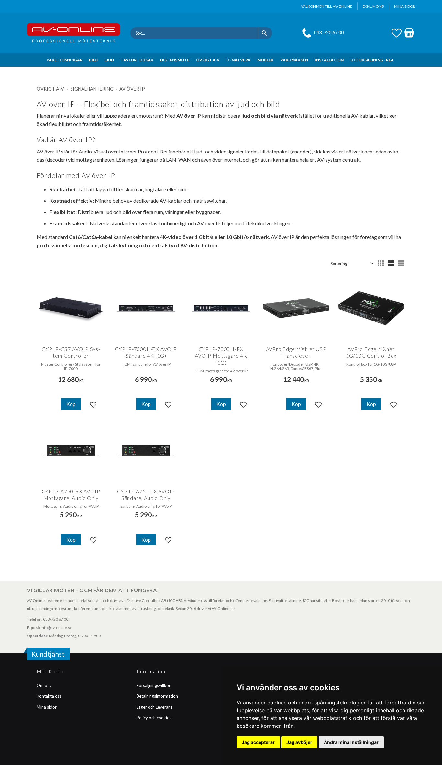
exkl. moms (373, 6)
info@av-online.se (56, 627)
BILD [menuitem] (93, 59)
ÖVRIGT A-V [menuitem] (208, 59)
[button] (397, 32)
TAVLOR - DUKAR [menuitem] (137, 59)
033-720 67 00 (329, 32)
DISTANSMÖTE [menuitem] (174, 59)
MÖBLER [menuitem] (265, 59)
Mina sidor (47, 707)
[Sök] (265, 33)
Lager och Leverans (154, 707)
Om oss (44, 685)
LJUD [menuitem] (109, 59)
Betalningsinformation (157, 696)
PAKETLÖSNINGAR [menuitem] (65, 59)
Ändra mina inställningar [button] (351, 742)
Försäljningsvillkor (154, 685)
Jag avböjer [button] (299, 742)
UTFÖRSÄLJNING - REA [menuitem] (372, 59)
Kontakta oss (49, 696)
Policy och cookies (154, 717)
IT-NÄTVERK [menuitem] (238, 59)
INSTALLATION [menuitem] (329, 59)
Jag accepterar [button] (258, 742)
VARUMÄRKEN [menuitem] (294, 59)
